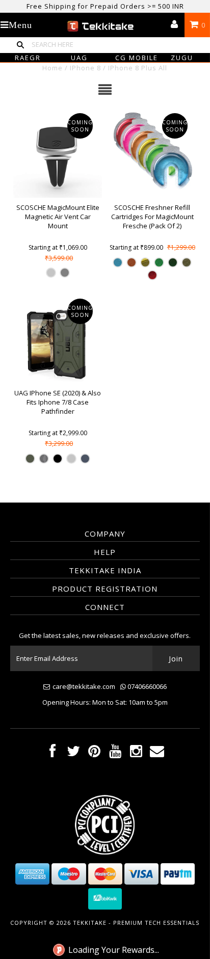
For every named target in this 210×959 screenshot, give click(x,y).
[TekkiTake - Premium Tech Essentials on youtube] (115, 753)
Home (52, 67)
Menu (20, 25)
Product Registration (105, 588)
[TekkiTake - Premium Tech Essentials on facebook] (52, 753)
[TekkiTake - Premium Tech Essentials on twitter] (73, 753)
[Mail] (157, 753)
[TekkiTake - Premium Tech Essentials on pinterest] (94, 753)
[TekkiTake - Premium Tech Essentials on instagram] (136, 753)
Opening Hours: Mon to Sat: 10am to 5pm (105, 702)
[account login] (174, 25)
